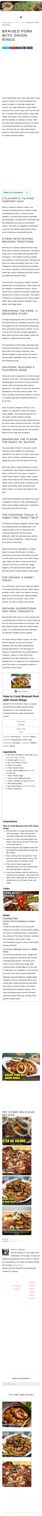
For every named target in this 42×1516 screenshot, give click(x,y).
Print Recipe (22, 691)
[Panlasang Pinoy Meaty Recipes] (21, 12)
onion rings (19, 1241)
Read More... (18, 1265)
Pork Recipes (12, 1239)
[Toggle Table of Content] (26, 192)
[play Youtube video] (21, 901)
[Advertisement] (21, 74)
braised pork (12, 1241)
